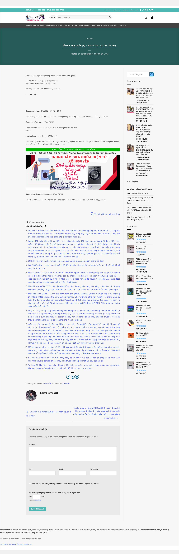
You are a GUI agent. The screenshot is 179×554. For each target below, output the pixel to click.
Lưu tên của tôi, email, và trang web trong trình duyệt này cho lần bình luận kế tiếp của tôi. (65, 484)
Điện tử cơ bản (38, 25)
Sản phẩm (107, 10)
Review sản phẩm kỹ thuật (130, 10)
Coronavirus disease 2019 (137, 193)
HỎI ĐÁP (74, 25)
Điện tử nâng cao (51, 25)
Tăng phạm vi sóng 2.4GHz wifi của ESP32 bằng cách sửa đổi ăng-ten (139, 210)
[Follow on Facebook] (140, 10)
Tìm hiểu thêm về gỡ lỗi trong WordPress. (16, 544)
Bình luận (33, 444)
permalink (66, 384)
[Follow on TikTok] (143, 10)
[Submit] (110, 17)
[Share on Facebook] (68, 377)
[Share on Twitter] (73, 377)
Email (61, 469)
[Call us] (150, 10)
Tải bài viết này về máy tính (107, 214)
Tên (31, 469)
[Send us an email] (147, 10)
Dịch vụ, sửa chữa (103, 25)
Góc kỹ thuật (116, 10)
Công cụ (121, 25)
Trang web (94, 469)
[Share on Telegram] (77, 377)
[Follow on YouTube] (152, 10)
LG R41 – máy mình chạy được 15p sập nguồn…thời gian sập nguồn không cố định (66, 261)
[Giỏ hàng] (152, 17)
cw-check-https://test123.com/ (139, 189)
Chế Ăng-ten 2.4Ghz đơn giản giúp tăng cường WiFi (139, 218)
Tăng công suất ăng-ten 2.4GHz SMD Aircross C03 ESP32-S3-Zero (140, 200)
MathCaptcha (37, 500)
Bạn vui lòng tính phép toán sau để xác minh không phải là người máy (54, 493)
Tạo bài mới (113, 25)
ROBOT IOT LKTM (101, 54)
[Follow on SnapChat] (145, 10)
